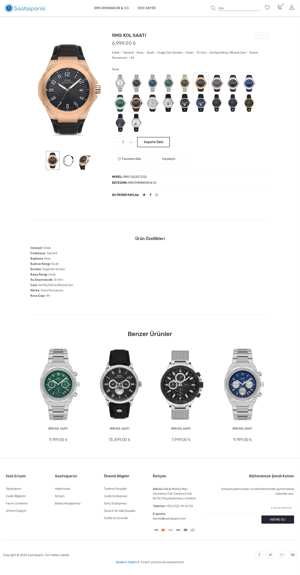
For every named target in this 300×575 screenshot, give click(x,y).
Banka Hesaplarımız (68, 503)
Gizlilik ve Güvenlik (116, 518)
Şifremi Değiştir (16, 511)
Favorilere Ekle (131, 159)
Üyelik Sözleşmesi (115, 496)
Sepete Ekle (153, 142)
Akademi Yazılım (126, 562)
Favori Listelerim (17, 503)
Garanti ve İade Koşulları (120, 511)
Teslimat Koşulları (115, 489)
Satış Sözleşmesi (115, 503)
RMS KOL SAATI (58, 428)
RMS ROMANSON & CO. (112, 8)
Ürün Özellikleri (150, 238)
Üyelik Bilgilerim (16, 496)
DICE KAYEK (147, 8)
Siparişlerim (13, 489)
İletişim (60, 496)
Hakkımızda (62, 489)
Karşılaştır (169, 159)
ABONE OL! (277, 519)
